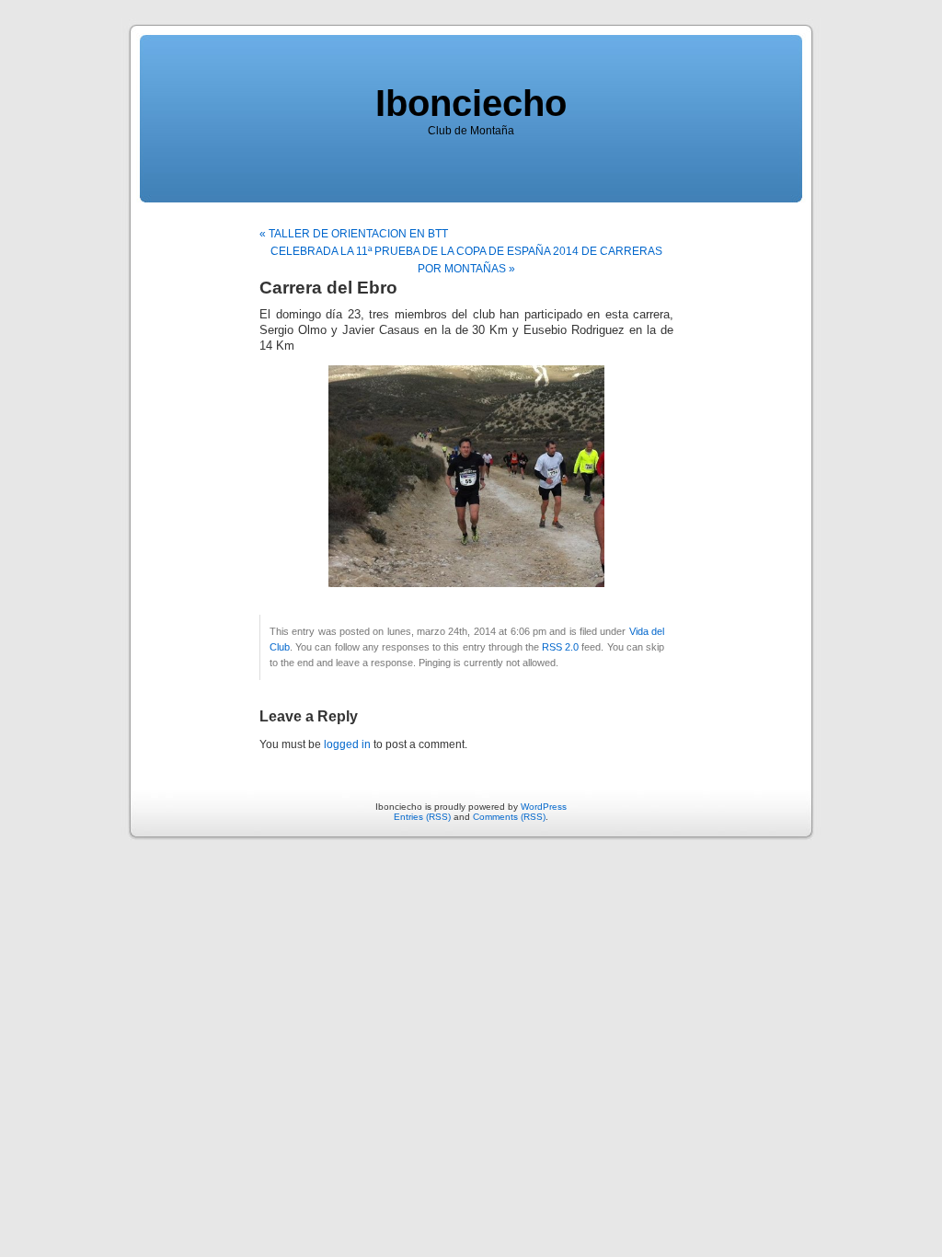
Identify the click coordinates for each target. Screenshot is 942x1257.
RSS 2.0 (560, 646)
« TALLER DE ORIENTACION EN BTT (353, 233)
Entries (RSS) (422, 817)
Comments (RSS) (509, 817)
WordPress (544, 806)
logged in (347, 744)
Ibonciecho (471, 103)
